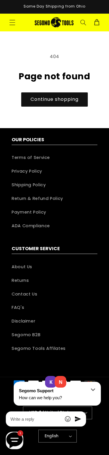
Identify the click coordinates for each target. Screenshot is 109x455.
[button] (12, 22)
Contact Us (24, 294)
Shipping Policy (29, 185)
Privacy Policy (27, 171)
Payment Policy (29, 212)
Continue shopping (55, 99)
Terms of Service (31, 157)
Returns (20, 280)
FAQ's (18, 307)
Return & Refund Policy (37, 198)
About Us (22, 267)
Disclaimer (23, 321)
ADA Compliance (31, 226)
